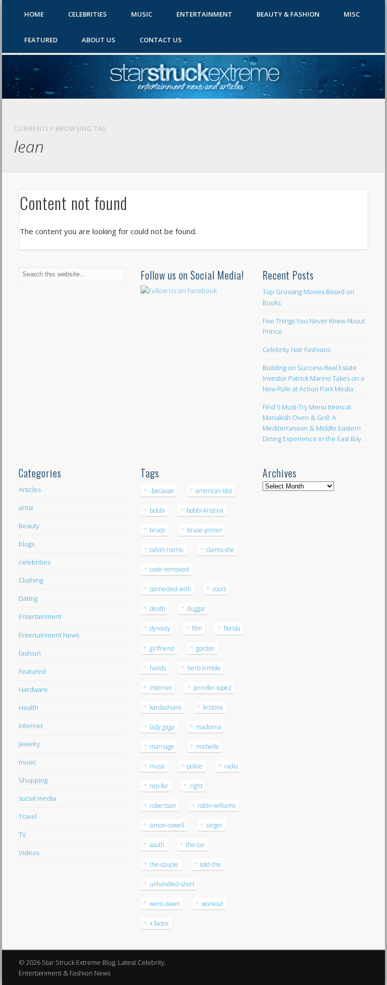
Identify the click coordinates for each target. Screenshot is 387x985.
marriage (162, 746)
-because (162, 490)
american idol (214, 490)
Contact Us (161, 39)
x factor (159, 923)
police (195, 766)
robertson (163, 805)
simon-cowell (167, 825)
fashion (30, 653)
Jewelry (29, 743)
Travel (28, 816)
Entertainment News (49, 635)
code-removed (169, 569)
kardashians (165, 707)
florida (232, 628)
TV (22, 834)
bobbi (157, 510)
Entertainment (204, 14)
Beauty (29, 525)
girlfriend (162, 648)
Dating (28, 598)
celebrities (34, 562)
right (196, 786)
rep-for (159, 786)
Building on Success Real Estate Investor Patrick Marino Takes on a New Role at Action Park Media (313, 378)
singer (214, 825)
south (157, 844)
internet (31, 725)
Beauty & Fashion (287, 14)
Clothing (31, 580)
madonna (208, 727)
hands (158, 668)
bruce (157, 530)
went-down (165, 903)
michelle (207, 746)
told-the (210, 864)
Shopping (33, 780)
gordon (205, 648)
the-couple (164, 864)
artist (26, 507)
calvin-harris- (167, 549)
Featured (40, 39)
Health (28, 707)
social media (37, 798)
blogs (26, 543)
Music (141, 14)
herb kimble (204, 668)
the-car (195, 844)
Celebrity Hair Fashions (297, 349)
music (27, 761)
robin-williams (216, 805)
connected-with (170, 589)
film (197, 628)
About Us (98, 39)
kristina (213, 707)
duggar (196, 608)
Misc (352, 14)
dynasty (160, 628)
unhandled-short (172, 884)
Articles (30, 489)
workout (212, 903)
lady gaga (162, 727)
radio (231, 766)
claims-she (220, 549)
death (157, 608)
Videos (29, 852)
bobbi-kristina (204, 510)
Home (34, 14)
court (219, 589)
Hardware (33, 689)
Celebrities (87, 14)
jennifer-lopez (212, 687)
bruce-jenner (205, 530)
